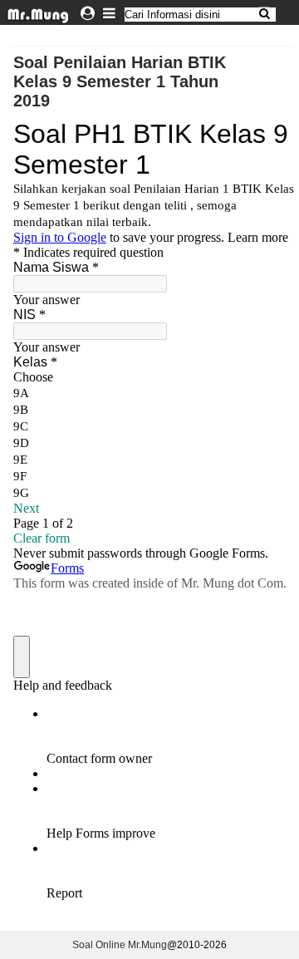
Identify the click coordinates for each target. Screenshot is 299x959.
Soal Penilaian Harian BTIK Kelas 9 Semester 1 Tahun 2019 (119, 81)
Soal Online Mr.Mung (119, 945)
